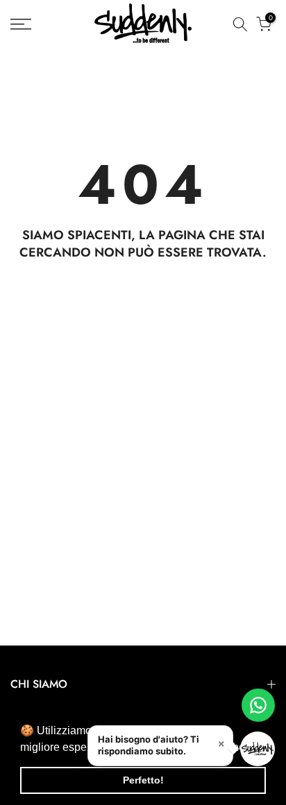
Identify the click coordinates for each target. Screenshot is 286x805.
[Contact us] (258, 705)
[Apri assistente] (257, 749)
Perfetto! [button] (143, 780)
